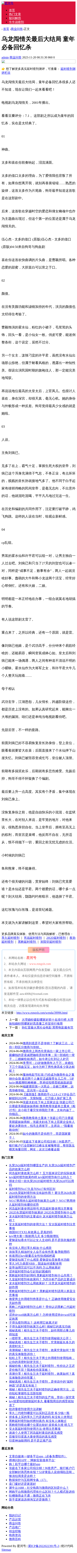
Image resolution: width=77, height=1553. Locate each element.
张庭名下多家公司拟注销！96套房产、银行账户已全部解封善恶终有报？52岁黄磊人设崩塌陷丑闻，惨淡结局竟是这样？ (42, 1472)
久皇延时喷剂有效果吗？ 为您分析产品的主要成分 (42, 1279)
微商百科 (15, 1539)
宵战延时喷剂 (33, 937)
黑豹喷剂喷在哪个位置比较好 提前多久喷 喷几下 (41, 1424)
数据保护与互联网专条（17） (28, 1479)
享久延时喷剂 (10, 937)
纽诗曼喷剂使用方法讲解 (25, 1409)
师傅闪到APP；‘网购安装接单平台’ (32, 1460)
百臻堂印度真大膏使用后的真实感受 (33, 1436)
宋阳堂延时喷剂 (50, 941)
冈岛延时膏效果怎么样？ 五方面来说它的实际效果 (42, 1173)
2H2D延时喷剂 (56, 937)
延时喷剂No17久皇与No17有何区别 (32, 1188)
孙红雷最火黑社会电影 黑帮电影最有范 (47, 1027)
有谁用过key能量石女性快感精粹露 (32, 1255)
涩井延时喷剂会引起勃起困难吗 (30, 1271)
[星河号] (7, 3)
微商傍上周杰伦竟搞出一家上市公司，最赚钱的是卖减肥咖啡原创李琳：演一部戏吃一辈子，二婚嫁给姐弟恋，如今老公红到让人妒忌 (42, 1055)
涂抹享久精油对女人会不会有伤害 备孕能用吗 (39, 1251)
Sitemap (6, 1549)
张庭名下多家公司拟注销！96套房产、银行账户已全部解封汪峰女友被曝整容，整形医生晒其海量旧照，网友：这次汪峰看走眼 (42, 1145)
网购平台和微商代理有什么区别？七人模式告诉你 (42, 1491)
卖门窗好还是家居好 (22, 1483)
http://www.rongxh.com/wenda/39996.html (41, 1012)
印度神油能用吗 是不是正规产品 (30, 1440)
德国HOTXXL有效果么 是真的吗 (30, 1232)
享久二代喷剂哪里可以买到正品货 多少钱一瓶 (39, 1413)
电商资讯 (15, 1535)
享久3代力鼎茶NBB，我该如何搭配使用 (35, 1263)
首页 (12, 10)
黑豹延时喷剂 (27, 941)
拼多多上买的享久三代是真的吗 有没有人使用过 (41, 1417)
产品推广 (15, 1527)
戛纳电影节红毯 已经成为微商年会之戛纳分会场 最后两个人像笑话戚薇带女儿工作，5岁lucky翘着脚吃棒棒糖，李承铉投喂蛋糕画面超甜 (41, 1078)
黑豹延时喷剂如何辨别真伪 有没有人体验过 (38, 1420)
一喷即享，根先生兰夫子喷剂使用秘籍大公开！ (40, 1338)
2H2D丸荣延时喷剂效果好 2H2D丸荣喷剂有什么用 (42, 1212)
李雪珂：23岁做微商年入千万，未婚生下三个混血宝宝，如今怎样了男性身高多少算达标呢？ (42, 1066)
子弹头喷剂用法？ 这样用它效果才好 (33, 1322)
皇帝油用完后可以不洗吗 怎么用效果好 (35, 1267)
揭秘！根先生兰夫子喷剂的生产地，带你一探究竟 (42, 1397)
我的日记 (15, 1515)
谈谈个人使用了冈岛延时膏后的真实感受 (36, 1432)
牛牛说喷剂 (16, 22)
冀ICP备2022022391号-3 (43, 1546)
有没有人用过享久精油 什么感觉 (30, 1247)
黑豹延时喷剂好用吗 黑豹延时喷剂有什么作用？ (41, 1275)
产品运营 (15, 1519)
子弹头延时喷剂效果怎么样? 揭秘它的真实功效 (40, 1326)
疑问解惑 (15, 18)
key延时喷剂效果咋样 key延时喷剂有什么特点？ (40, 1177)
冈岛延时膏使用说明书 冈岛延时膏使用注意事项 (41, 1208)
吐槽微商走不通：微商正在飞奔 (30, 1495)
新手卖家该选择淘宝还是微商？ (30, 1499)
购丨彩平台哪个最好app (24, 1464)
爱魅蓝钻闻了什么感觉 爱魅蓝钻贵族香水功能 (39, 1259)
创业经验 (15, 1531)
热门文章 (15, 14)
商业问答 (17, 29)
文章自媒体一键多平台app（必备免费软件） (38, 1456)
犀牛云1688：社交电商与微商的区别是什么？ (39, 1487)
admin (5, 57)
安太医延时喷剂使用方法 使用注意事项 (35, 1428)
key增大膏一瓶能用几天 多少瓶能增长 (34, 1236)
